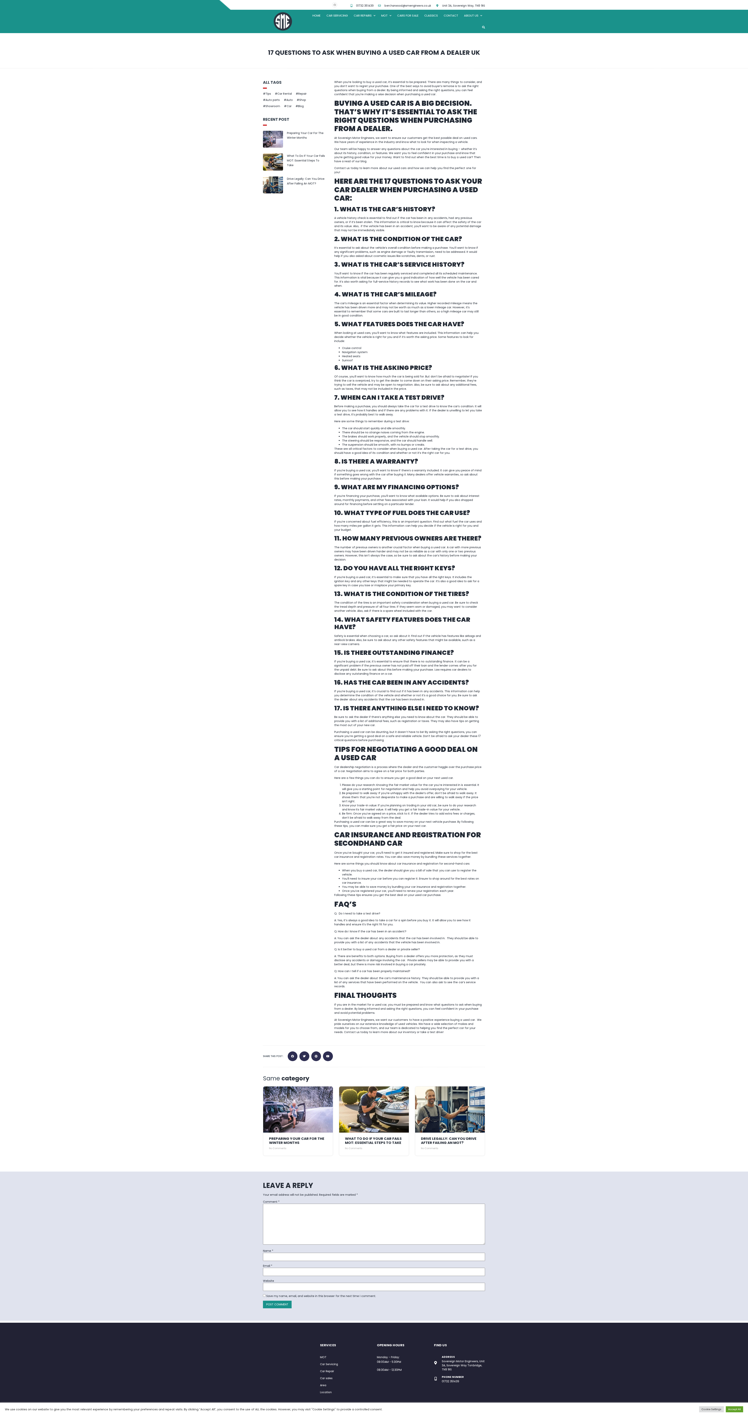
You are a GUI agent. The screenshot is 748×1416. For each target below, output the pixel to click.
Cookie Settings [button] (711, 1409)
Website (268, 1280)
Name (268, 1250)
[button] (483, 27)
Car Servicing (337, 15)
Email (267, 1265)
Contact (451, 15)
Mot (384, 15)
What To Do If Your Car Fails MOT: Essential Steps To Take (306, 160)
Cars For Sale (407, 15)
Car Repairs (363, 15)
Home (316, 15)
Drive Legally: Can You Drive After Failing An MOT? (448, 1140)
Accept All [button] (734, 1409)
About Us (471, 15)
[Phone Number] (436, 1378)
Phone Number (453, 1377)
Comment (271, 1201)
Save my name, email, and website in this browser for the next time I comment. (321, 1296)
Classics (431, 15)
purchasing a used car (420, 94)
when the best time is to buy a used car (444, 157)
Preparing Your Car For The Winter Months (296, 1140)
